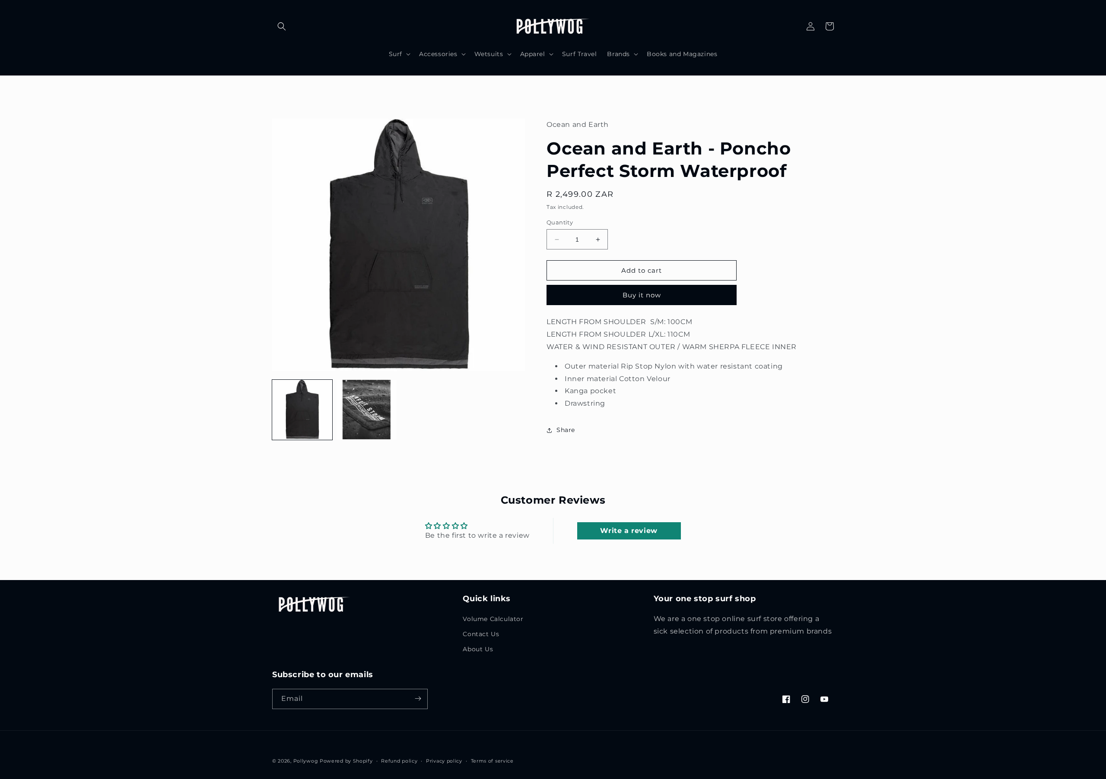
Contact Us (481, 633)
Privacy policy (444, 761)
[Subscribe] (417, 698)
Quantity (560, 222)
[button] (281, 26)
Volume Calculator (493, 618)
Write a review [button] (628, 531)
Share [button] (565, 430)
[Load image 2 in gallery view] (367, 410)
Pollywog (305, 761)
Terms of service (492, 761)
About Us (478, 649)
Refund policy (399, 761)
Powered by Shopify (346, 761)
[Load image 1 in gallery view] (302, 410)
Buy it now (642, 295)
